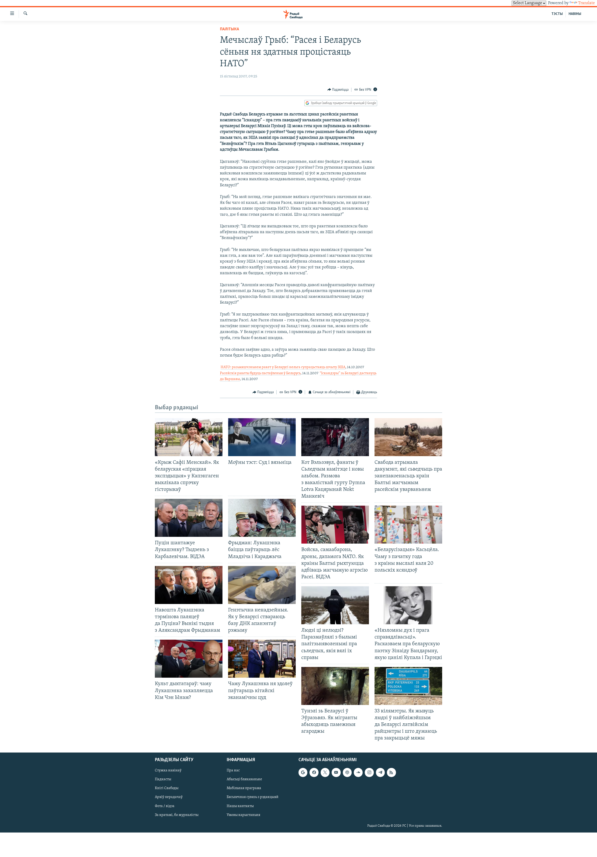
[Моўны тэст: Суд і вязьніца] (262, 437)
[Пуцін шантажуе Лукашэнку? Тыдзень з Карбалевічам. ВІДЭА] (188, 518)
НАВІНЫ (575, 14)
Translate (586, 3)
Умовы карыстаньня (243, 815)
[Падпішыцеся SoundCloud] (358, 772)
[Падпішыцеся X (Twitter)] (325, 772)
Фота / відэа (164, 806)
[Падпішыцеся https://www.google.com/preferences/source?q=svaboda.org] (302, 772)
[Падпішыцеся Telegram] (380, 772)
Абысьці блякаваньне (244, 779)
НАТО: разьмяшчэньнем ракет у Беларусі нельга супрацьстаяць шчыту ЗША (283, 367)
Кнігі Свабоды (166, 788)
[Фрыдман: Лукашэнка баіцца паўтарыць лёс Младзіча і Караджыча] (262, 518)
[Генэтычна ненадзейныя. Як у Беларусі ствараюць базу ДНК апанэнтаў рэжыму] (262, 585)
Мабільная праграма (244, 788)
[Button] (338, 90)
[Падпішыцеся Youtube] (336, 772)
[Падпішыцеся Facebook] (313, 772)
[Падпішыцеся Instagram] (369, 772)
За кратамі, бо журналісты (176, 815)
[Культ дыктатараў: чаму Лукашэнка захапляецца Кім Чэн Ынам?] (188, 659)
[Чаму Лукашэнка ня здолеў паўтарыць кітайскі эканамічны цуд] (262, 659)
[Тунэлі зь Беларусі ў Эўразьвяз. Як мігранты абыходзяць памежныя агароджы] (335, 686)
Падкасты (163, 779)
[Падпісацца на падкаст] (347, 772)
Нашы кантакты (240, 806)
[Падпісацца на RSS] (391, 772)
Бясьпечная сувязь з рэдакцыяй (252, 797)
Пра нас (233, 770)
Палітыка (229, 29)
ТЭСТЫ (557, 14)
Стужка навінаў (168, 770)
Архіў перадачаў (169, 797)
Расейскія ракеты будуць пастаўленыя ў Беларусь (260, 373)
